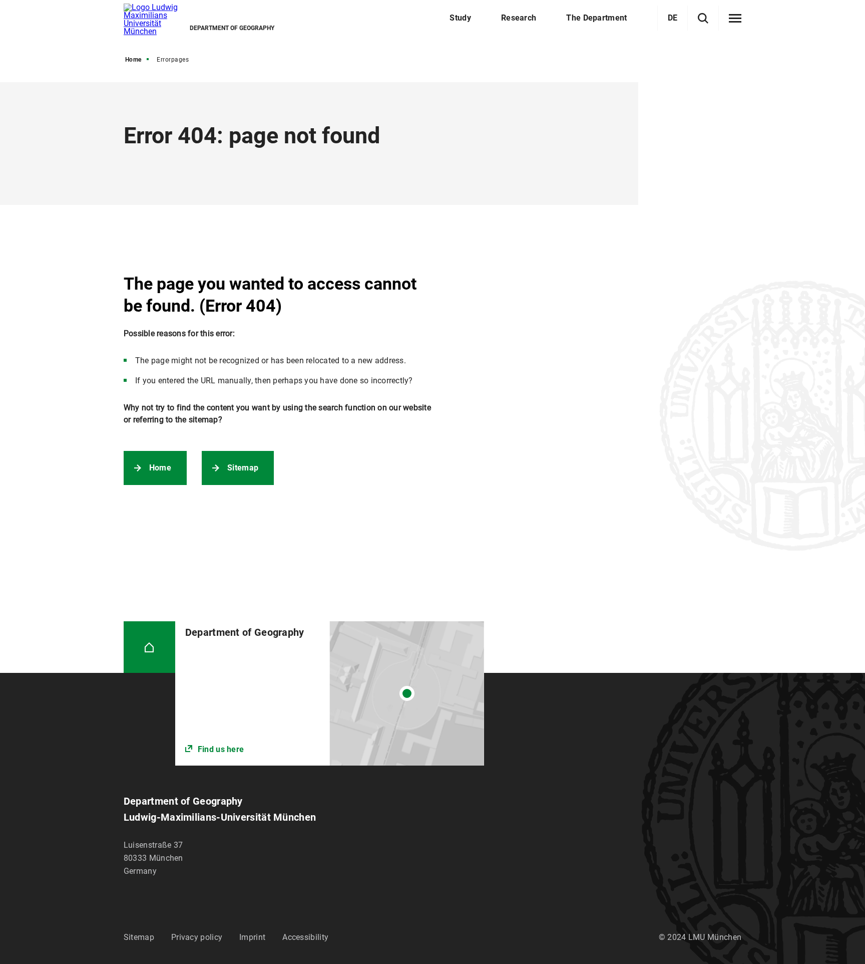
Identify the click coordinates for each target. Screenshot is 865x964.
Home (133, 59)
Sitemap (242, 467)
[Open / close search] (703, 18)
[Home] (149, 647)
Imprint (252, 937)
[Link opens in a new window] (329, 693)
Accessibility (305, 937)
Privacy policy (196, 937)
